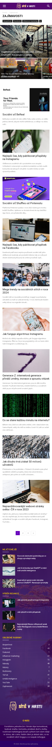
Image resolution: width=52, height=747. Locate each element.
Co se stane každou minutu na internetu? (26, 420)
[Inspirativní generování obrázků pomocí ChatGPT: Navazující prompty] (26, 41)
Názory (5, 667)
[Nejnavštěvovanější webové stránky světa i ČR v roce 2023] (26, 491)
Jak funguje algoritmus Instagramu (23, 334)
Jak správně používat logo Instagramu (33, 600)
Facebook (17, 21)
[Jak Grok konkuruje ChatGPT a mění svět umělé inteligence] (9, 571)
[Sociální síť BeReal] (26, 99)
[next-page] (33, 533)
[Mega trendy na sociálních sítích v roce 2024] (26, 274)
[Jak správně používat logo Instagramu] (9, 603)
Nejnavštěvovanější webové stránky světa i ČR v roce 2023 (23, 508)
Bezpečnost (7, 21)
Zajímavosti (7, 686)
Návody (6, 663)
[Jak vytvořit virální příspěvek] (9, 615)
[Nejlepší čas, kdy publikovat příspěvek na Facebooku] (26, 230)
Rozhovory (7, 671)
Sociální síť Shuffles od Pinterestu (22, 203)
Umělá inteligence (10, 678)
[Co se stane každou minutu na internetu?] (26, 405)
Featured (6, 652)
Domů (5, 12)
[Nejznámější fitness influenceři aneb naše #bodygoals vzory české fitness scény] (9, 627)
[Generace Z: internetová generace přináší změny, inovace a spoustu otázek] (26, 360)
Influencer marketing (30, 21)
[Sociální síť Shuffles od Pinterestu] (26, 188)
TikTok (5, 675)
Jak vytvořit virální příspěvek (28, 612)
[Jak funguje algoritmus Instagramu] (26, 319)
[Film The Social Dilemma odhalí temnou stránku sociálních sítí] (21, 68)
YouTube (6, 682)
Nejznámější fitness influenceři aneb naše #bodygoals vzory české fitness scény (32, 626)
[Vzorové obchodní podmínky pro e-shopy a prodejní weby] (9, 559)
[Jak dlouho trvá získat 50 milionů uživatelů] (26, 447)
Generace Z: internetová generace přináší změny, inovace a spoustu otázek (26, 377)
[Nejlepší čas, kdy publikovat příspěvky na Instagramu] (26, 141)
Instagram (7, 660)
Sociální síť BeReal (14, 114)
